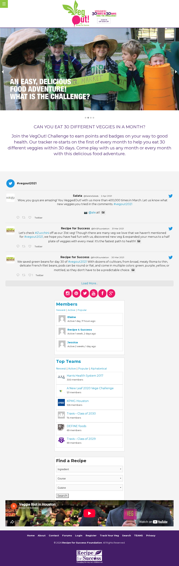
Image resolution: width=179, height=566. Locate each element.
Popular (82, 310)
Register (91, 535)
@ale (92, 212)
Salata (77, 195)
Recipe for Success (75, 228)
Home (31, 535)
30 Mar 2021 (118, 257)
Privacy (150, 535)
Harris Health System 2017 (85, 375)
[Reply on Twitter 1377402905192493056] (18, 246)
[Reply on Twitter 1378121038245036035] (18, 217)
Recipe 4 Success (79, 329)
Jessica (72, 342)
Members (66, 304)
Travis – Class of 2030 (81, 413)
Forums (67, 535)
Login (78, 535)
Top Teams (68, 361)
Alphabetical (99, 368)
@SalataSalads (91, 196)
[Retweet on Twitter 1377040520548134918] (24, 275)
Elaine (71, 317)
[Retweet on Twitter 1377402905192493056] (24, 246)
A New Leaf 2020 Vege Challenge (90, 388)
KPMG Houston (78, 401)
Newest (61, 310)
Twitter (38, 217)
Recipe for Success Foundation (82, 542)
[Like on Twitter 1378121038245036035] (30, 217)
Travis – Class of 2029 (81, 439)
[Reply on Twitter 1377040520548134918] (18, 275)
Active (71, 310)
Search (126, 535)
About (41, 535)
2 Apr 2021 (106, 196)
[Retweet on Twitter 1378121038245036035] (24, 217)
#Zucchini (42, 233)
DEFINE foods (76, 426)
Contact (54, 535)
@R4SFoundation (100, 228)
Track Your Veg (109, 535)
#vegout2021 (123, 204)
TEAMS (138, 535)
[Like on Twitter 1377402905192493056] (30, 246)
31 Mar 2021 (118, 228)
